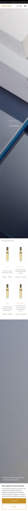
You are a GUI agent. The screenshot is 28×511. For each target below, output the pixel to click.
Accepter (14, 501)
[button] (25, 6)
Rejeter (14, 507)
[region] (14, 497)
